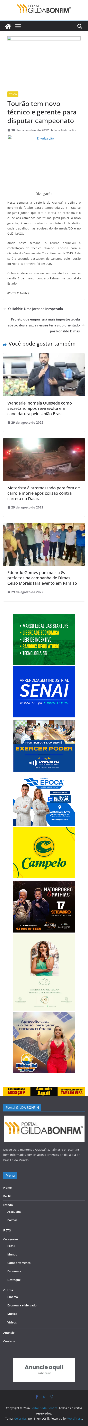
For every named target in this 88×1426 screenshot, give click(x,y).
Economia (14, 1271)
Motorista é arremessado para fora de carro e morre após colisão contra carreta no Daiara (43, 493)
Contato (9, 1341)
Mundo (12, 1254)
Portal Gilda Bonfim (65, 130)
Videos (12, 1322)
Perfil (7, 1196)
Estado (13, 94)
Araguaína (14, 1212)
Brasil (11, 1246)
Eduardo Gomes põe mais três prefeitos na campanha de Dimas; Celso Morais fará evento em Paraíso (42, 578)
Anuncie (9, 1333)
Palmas (12, 1220)
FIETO (7, 1230)
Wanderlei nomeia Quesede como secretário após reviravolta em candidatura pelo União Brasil (39, 408)
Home (7, 1188)
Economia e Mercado (22, 1305)
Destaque (14, 1280)
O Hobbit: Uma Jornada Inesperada (35, 309)
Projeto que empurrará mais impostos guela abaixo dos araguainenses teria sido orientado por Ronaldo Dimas (44, 325)
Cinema (12, 1297)
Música (12, 1314)
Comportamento (19, 1263)
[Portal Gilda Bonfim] (8, 26)
